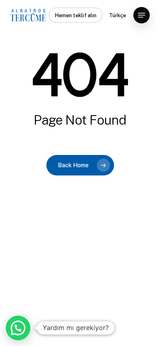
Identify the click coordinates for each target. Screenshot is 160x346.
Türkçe (117, 15)
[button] (141, 15)
